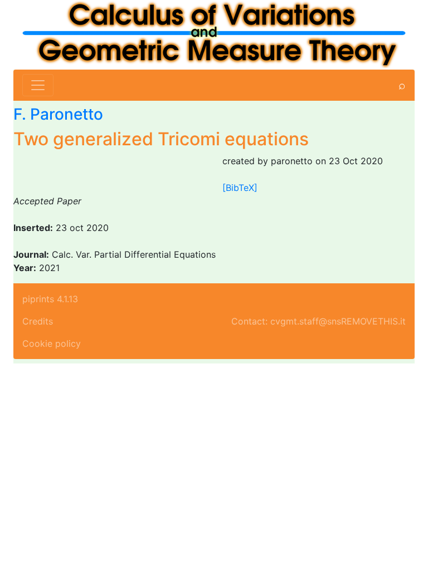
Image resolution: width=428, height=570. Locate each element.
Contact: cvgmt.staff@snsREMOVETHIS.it (318, 321)
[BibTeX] (239, 187)
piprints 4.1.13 (50, 298)
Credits (37, 321)
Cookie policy (51, 343)
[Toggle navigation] (38, 85)
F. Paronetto (58, 114)
